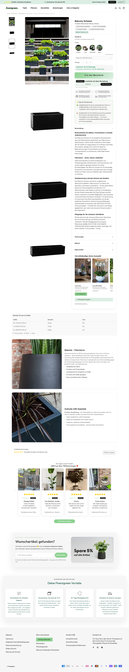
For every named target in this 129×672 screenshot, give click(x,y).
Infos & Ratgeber (73, 8)
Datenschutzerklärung (13, 645)
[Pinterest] (102, 647)
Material (77, 243)
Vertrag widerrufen (44, 639)
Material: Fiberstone (81, 32)
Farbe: (77, 43)
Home (8, 13)
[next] (112, 270)
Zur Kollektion (81, 294)
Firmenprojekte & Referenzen (76, 645)
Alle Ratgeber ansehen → (81, 304)
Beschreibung (79, 128)
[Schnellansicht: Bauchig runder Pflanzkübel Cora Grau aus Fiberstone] (89, 260)
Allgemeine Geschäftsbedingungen (17, 642)
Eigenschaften (79, 249)
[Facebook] (93, 647)
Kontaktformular (72, 639)
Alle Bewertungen (64, 521)
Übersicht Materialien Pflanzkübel (47, 650)
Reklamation (40, 643)
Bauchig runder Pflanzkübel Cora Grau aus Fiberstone (81, 288)
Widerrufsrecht (11, 649)
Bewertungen (58, 8)
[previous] (74, 270)
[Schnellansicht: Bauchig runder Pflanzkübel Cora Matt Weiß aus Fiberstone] (106, 260)
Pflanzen (34, 8)
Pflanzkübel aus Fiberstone (25, 13)
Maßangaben (110, 54)
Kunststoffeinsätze (103, 201)
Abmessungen (79, 237)
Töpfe (25, 8)
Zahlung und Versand (13, 652)
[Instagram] (97, 647)
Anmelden (61, 555)
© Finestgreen (11, 666)
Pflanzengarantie (42, 647)
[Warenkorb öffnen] (124, 8)
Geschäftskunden (72, 642)
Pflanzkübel (14, 13)
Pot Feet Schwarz (99, 192)
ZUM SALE (112, 2)
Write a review (109, 453)
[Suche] (120, 8)
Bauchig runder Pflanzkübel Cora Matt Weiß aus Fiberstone (99, 288)
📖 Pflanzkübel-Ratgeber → (84, 299)
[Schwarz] (78, 48)
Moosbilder (45, 8)
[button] (16, 490)
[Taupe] (99, 48)
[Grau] (85, 48)
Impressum (9, 639)
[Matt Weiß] (92, 48)
